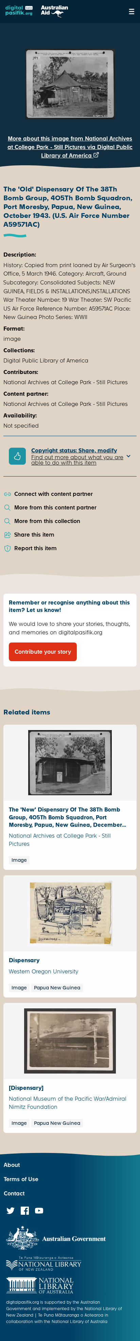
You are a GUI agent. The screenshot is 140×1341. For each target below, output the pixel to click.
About (12, 1165)
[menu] (131, 11)
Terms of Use (21, 1179)
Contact (14, 1193)
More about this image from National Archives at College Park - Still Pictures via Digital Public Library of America (70, 147)
